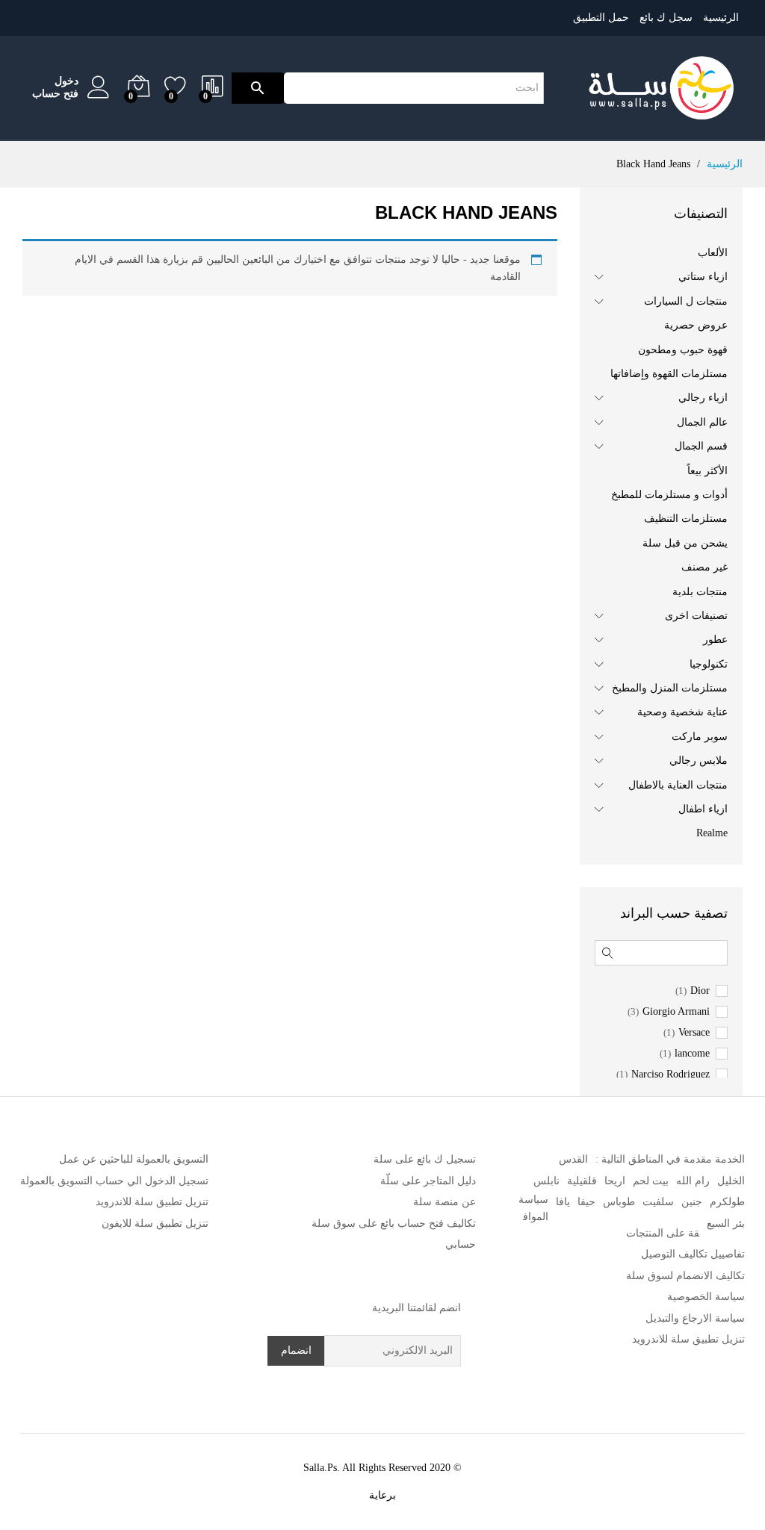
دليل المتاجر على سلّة (428, 1181)
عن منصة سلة (444, 1201)
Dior (700, 991)
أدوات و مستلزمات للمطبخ (669, 494)
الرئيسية (721, 17)
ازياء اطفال (703, 809)
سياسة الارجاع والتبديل (695, 1318)
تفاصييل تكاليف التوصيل (693, 1254)
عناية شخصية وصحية (682, 712)
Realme (712, 833)
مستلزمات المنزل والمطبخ (670, 688)
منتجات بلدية (700, 591)
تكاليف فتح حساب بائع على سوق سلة (394, 1223)
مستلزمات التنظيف (686, 518)
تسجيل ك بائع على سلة (425, 1159)
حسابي (460, 1244)
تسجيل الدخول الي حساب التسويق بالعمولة (114, 1181)
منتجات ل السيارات (686, 301)
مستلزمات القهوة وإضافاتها (669, 373)
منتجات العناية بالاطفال (678, 785)
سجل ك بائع (666, 17)
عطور (715, 639)
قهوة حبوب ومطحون (683, 349)
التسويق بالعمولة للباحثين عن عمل (133, 1159)
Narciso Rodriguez (670, 1074)
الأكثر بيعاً (707, 470)
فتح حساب (55, 93)
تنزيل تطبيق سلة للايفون (155, 1223)
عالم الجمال (702, 422)
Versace (694, 1032)
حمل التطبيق (601, 17)
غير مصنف (704, 567)
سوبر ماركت (700, 736)
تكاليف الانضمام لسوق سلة (685, 1275)
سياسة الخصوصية (706, 1296)
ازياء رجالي (703, 397)
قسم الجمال (701, 446)
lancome (692, 1053)
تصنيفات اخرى (696, 615)
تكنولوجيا (709, 664)
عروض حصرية (696, 325)
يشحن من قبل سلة (685, 543)
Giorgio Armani (676, 1012)
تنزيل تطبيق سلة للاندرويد (688, 1339)
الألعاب (713, 252)
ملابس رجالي (698, 760)
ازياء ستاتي (703, 276)
